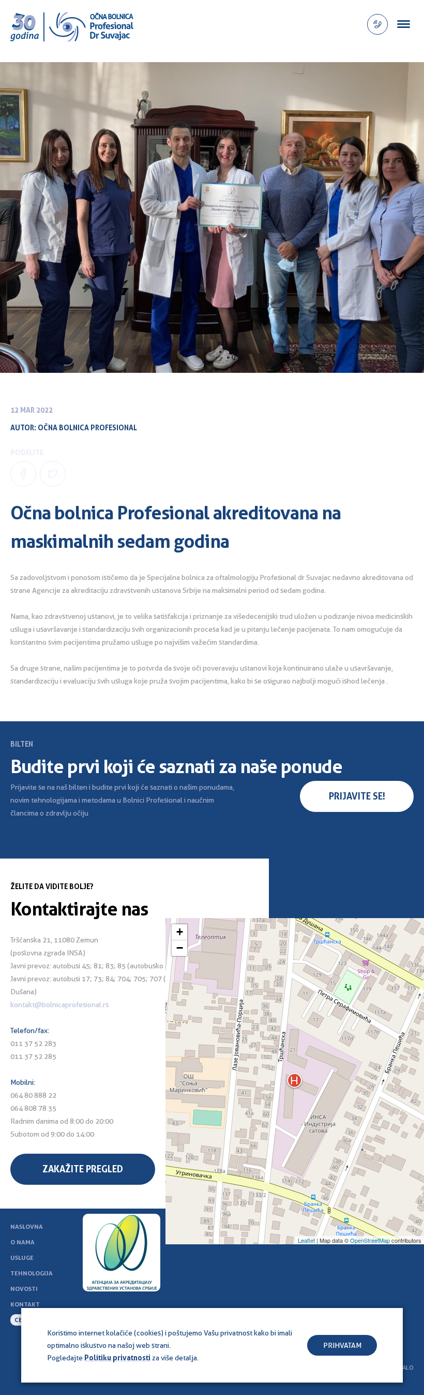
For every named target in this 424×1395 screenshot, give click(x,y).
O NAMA (22, 1242)
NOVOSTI (24, 1288)
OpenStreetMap (370, 1240)
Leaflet (306, 1240)
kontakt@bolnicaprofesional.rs (59, 1004)
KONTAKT (25, 1304)
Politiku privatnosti (117, 1358)
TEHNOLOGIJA (31, 1273)
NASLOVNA (26, 1226)
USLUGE (22, 1257)
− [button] (179, 947)
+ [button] (179, 931)
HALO (406, 1367)
